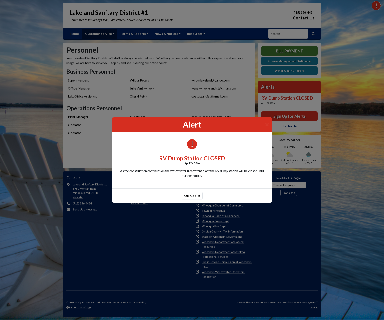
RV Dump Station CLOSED (192, 158)
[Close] (267, 124)
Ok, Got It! (192, 195)
